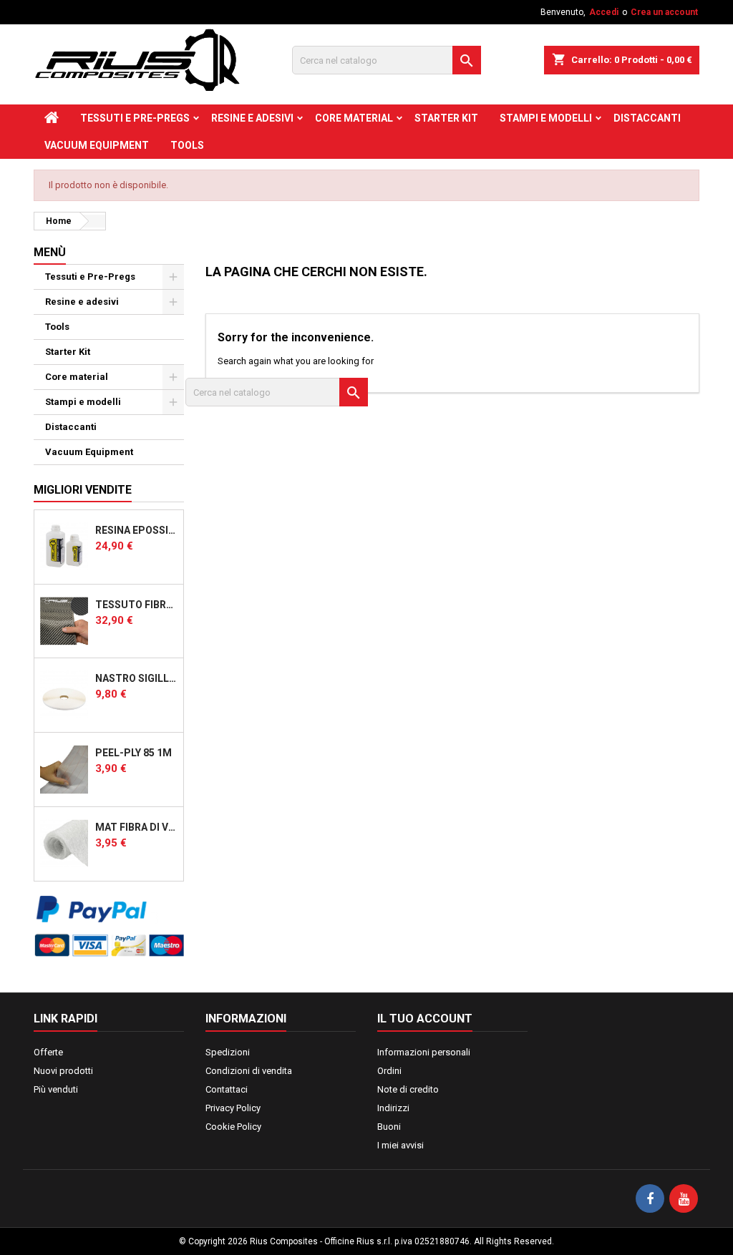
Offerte (48, 1052)
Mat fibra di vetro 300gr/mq (136, 827)
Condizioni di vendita (248, 1070)
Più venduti (56, 1089)
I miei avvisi (400, 1145)
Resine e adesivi (252, 118)
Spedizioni (227, 1052)
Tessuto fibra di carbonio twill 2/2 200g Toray (136, 604)
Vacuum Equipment (96, 145)
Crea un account (664, 12)
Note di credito (408, 1089)
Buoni (389, 1126)
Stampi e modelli (546, 118)
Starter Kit (446, 118)
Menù (50, 252)
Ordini (389, 1070)
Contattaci (226, 1089)
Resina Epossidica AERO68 (136, 530)
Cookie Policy (233, 1126)
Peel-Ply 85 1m (133, 752)
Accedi (603, 12)
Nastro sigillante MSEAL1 (136, 678)
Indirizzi (393, 1108)
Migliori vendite (83, 490)
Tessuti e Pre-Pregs (135, 118)
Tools (187, 145)
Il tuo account (424, 1018)
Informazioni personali (423, 1052)
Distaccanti (647, 118)
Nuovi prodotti (63, 1070)
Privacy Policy (233, 1108)
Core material (354, 118)
